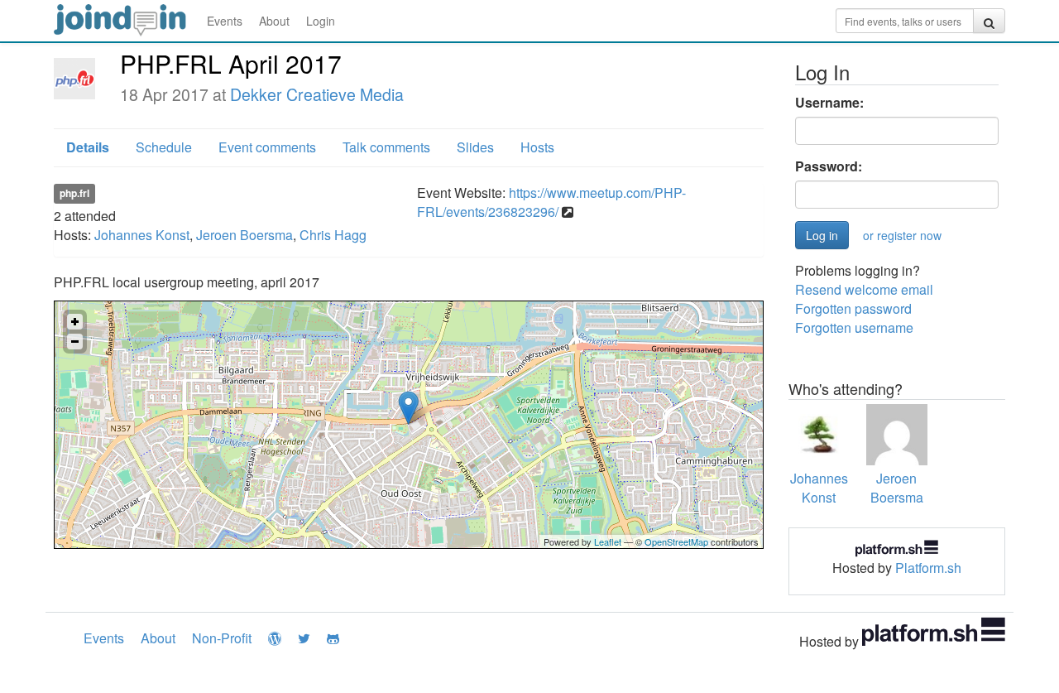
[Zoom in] (75, 322)
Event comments (267, 146)
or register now (902, 235)
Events (224, 20)
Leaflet (607, 541)
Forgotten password (853, 308)
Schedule (164, 146)
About (274, 20)
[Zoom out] (75, 341)
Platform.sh (928, 567)
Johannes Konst (141, 234)
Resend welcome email (864, 289)
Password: (828, 166)
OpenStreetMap (676, 541)
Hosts (537, 146)
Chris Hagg (333, 234)
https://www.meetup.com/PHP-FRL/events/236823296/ (551, 202)
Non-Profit (222, 637)
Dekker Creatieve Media (317, 94)
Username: (829, 103)
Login (320, 20)
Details (87, 146)
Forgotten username (854, 327)
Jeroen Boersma (244, 234)
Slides (475, 146)
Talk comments (386, 146)
